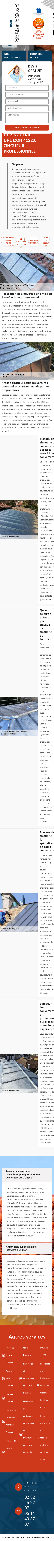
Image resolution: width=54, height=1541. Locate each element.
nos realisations (12, 56)
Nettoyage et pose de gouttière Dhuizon (11, 1421)
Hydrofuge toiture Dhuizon (11, 1355)
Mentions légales (43, 1538)
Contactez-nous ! (37, 56)
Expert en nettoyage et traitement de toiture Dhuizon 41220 (45, 1438)
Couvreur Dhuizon (10, 1398)
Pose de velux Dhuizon (10, 1378)
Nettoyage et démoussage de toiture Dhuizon (28, 1378)
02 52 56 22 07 (17, 14)
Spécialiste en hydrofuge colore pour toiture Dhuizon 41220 (45, 1386)
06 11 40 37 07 (17, 33)
